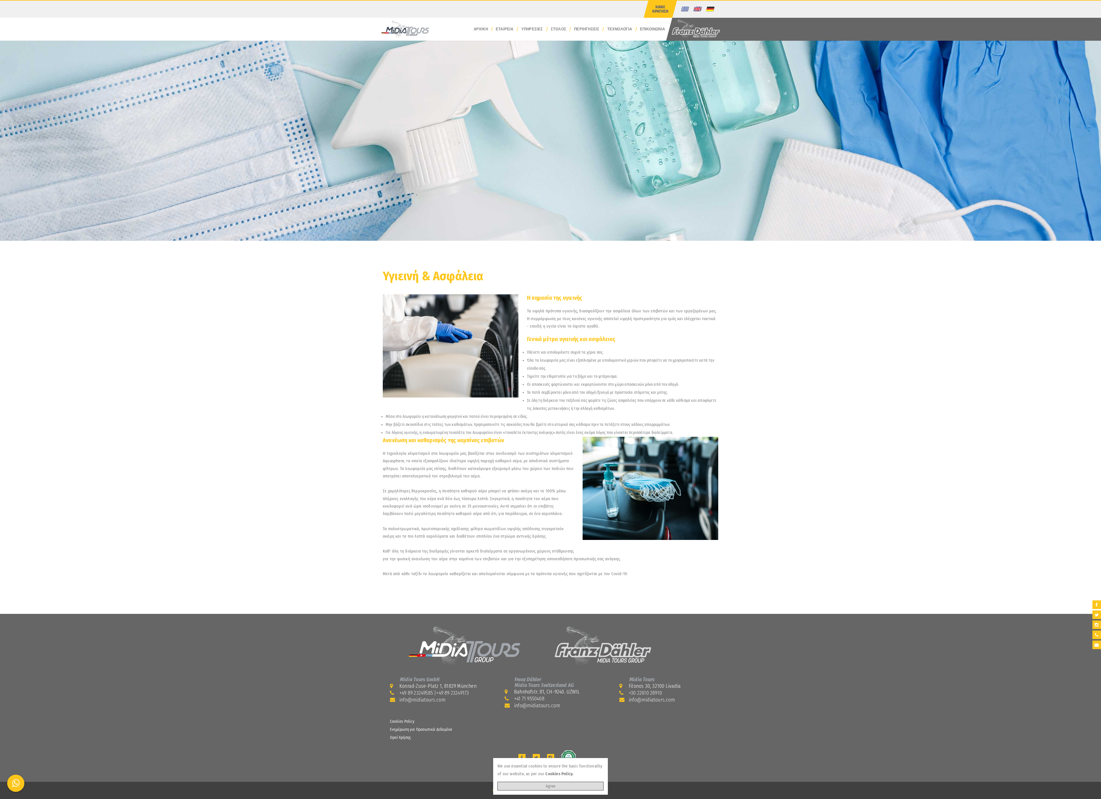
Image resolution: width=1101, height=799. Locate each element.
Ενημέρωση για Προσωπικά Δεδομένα (421, 729)
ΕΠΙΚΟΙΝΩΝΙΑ (652, 29)
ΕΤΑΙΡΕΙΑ (505, 29)
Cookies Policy (402, 721)
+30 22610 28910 (645, 693)
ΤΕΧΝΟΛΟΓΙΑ (619, 29)
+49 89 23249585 (416, 693)
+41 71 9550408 (529, 699)
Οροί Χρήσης (400, 737)
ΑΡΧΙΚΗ (481, 29)
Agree (550, 786)
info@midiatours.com (422, 700)
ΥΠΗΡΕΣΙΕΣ (532, 29)
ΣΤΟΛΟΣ (558, 29)
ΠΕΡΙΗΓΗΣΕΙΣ (586, 29)
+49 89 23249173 (452, 693)
